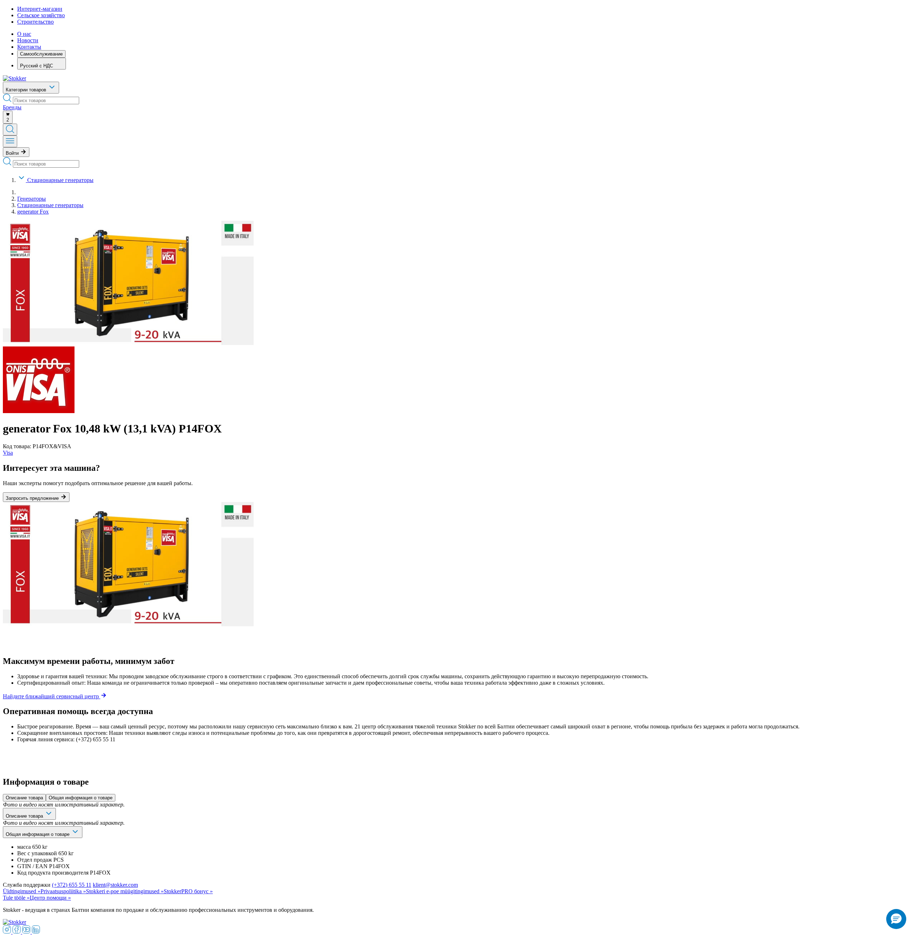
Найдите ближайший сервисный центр (51, 696)
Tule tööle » (16, 898)
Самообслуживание (41, 54)
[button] (896, 919)
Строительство (35, 22)
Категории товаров (27, 89)
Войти (13, 153)
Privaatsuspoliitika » (63, 891)
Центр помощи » (50, 898)
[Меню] (10, 141)
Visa (8, 453)
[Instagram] (8, 932)
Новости (27, 40)
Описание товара (24, 797)
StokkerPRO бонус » (188, 891)
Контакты (29, 47)
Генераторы (31, 199)
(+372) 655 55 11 (71, 885)
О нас (24, 34)
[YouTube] (27, 932)
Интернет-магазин (39, 9)
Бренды (12, 107)
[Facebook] (17, 932)
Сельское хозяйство (41, 15)
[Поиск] (10, 129)
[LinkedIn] (36, 932)
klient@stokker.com (115, 885)
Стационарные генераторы (60, 180)
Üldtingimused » (21, 891)
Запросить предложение (33, 498)
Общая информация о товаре (80, 797)
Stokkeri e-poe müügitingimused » (125, 891)
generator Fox (33, 212)
